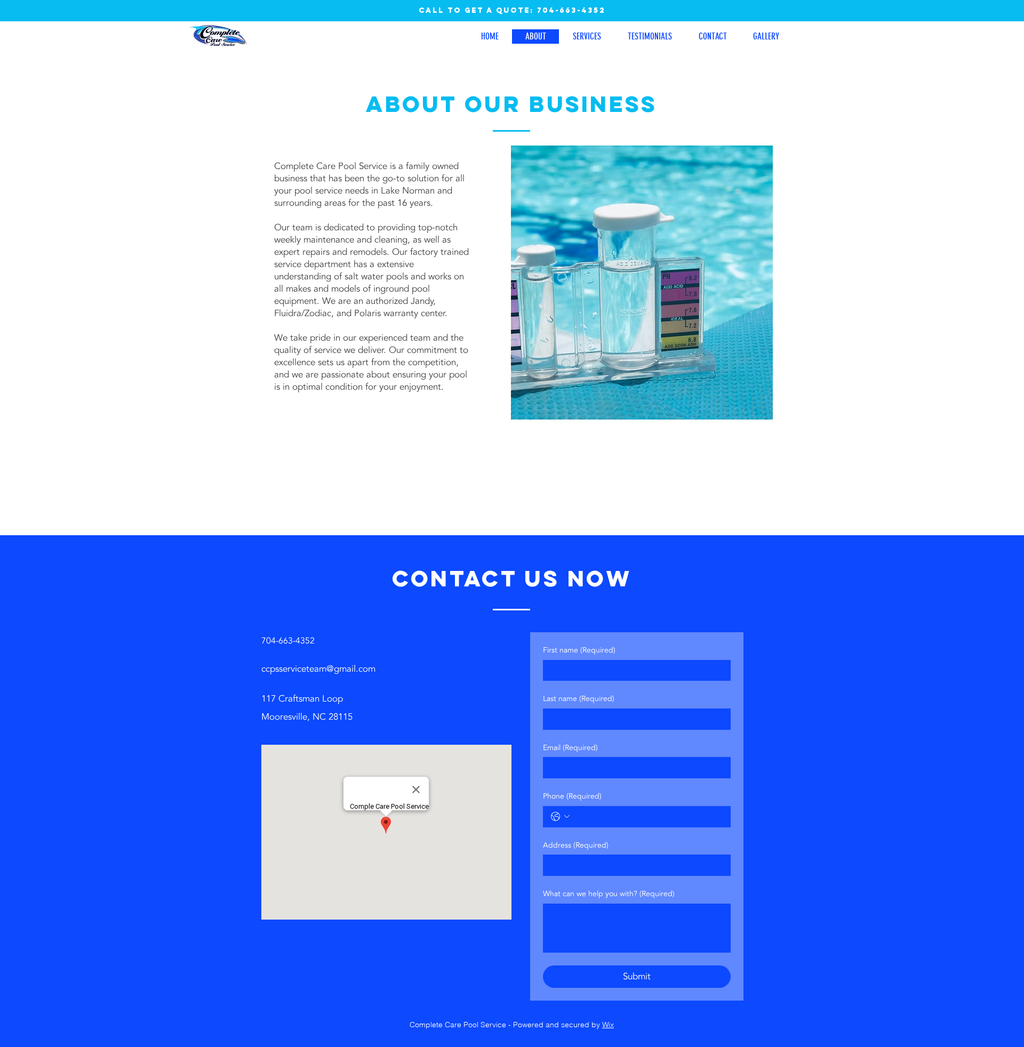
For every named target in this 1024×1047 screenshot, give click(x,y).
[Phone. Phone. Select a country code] (560, 816)
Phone (572, 796)
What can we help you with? (609, 894)
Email (570, 748)
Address (576, 845)
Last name (578, 699)
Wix (608, 1024)
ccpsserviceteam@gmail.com (318, 669)
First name (579, 650)
